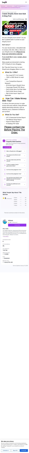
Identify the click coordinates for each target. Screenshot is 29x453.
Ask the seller (8, 147)
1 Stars (15, 205)
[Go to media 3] (14, 33)
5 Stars (15, 197)
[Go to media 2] (13, 33)
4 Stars (15, 199)
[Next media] (24, 28)
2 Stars (15, 203)
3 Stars (15, 201)
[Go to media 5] (16, 33)
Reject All (15, 450)
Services (3, 6)
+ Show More (5, 236)
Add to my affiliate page (18, 19)
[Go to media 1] (12, 33)
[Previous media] (4, 28)
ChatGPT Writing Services (20, 6)
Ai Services (9, 6)
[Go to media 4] (15, 33)
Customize (5, 450)
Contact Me (17, 225)
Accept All (23, 450)
